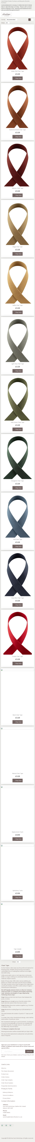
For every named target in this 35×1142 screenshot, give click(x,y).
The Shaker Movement (7, 1071)
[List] (32, 19)
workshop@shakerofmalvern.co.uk (12, 1117)
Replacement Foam (17, 832)
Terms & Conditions (8, 1095)
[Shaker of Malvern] (6, 14)
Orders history (5, 1077)
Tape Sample (17, 949)
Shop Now (18, 78)
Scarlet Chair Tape (17, 656)
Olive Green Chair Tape (17, 422)
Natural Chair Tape (17, 773)
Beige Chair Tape (18, 247)
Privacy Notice (6, 1098)
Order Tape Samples (7, 1080)
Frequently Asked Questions (9, 1086)
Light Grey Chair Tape (17, 364)
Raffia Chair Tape (18, 305)
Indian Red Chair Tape (17, 71)
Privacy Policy (26, 1055)
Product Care (4, 1074)
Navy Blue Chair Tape (17, 598)
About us (3, 1068)
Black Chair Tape (17, 715)
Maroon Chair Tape (17, 188)
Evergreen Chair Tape (17, 481)
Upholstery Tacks (18, 890)
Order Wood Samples (7, 1083)
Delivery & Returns (8, 1092)
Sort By (3, 19)
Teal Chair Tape (17, 539)
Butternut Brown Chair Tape (17, 130)
